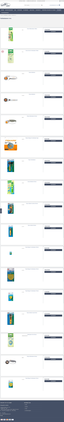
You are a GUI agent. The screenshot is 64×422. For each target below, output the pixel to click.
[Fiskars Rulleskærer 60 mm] (11, 365)
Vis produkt (53, 31)
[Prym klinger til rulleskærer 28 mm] (11, 256)
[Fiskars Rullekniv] (11, 81)
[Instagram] (1, 212)
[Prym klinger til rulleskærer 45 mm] (11, 278)
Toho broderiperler (5, 12)
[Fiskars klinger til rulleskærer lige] (11, 147)
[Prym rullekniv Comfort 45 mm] (11, 212)
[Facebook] (1, 209)
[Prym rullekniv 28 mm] (11, 234)
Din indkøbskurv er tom (54, 5)
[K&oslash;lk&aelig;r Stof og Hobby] (6, 5)
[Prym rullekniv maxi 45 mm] (11, 322)
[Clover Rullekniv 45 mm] (11, 191)
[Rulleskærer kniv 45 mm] (11, 343)
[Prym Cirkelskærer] (11, 169)
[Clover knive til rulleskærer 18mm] (11, 59)
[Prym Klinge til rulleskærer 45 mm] (11, 387)
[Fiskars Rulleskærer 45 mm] (11, 125)
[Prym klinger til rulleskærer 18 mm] (11, 300)
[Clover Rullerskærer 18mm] (11, 38)
